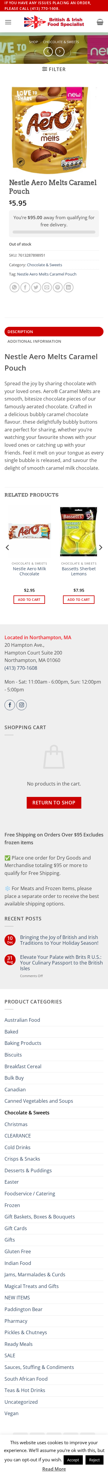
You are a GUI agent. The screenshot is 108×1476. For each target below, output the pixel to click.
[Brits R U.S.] (54, 22)
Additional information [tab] (35, 341)
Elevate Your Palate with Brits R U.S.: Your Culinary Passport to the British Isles (61, 963)
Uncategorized (21, 1402)
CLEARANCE (17, 1135)
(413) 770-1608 (20, 668)
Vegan (11, 1413)
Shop (33, 42)
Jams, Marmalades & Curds (34, 1274)
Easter (11, 1182)
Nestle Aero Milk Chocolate (29, 571)
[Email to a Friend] (47, 287)
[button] (8, 22)
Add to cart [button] (29, 599)
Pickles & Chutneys (25, 1332)
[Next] (100, 559)
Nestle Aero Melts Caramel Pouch (46, 274)
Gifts (9, 1239)
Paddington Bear (23, 1309)
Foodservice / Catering (29, 1193)
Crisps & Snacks (22, 1158)
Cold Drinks (17, 1147)
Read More (54, 1469)
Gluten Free (17, 1251)
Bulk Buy (14, 1078)
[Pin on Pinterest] (58, 287)
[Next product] (48, 51)
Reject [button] (94, 1460)
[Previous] (7, 559)
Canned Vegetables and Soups (38, 1101)
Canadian (15, 1089)
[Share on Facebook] (25, 287)
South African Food (26, 1379)
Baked (11, 1031)
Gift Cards (15, 1228)
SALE (9, 1355)
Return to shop (54, 802)
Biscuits (13, 1054)
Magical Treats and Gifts (31, 1286)
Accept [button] (73, 1460)
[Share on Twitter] (36, 287)
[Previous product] (59, 51)
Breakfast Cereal (22, 1066)
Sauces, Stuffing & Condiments (39, 1367)
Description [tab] (20, 331)
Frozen (12, 1205)
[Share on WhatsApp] (15, 287)
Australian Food (22, 1020)
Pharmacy (15, 1321)
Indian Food (17, 1263)
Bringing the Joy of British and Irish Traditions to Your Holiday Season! (59, 940)
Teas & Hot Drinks (24, 1390)
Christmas (16, 1124)
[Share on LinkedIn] (69, 287)
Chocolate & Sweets (61, 42)
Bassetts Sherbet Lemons (79, 571)
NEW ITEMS (17, 1297)
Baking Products (22, 1043)
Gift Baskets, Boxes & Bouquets (39, 1216)
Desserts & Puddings (28, 1170)
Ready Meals (18, 1344)
